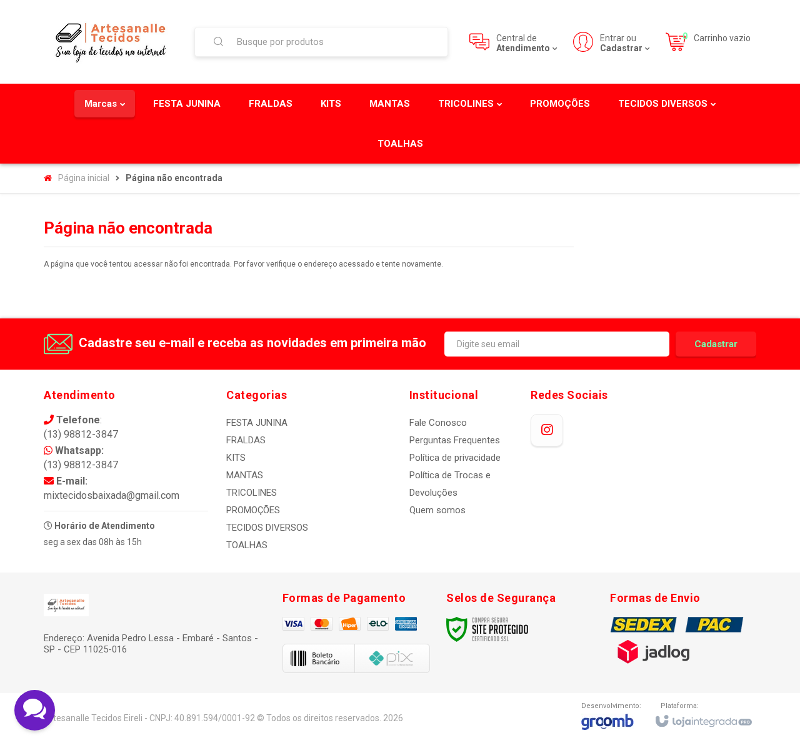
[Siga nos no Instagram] (547, 430)
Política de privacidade (455, 457)
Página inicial (83, 178)
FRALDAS (246, 440)
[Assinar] (716, 344)
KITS (236, 457)
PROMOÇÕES (253, 510)
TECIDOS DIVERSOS (267, 527)
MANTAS (244, 475)
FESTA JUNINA (257, 422)
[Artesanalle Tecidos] (111, 42)
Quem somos (437, 510)
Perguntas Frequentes (454, 440)
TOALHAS (247, 545)
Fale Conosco (438, 422)
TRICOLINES (251, 492)
